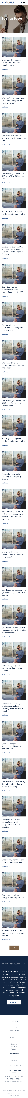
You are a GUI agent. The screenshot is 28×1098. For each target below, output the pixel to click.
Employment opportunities (14, 1033)
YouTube (14, 1049)
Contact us (14, 1044)
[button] (24, 2)
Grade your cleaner (14, 1028)
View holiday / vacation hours (14, 1081)
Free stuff (14, 1063)
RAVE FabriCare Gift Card (14, 1065)
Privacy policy (9, 1093)
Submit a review (14, 1030)
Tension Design (16, 1095)
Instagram (14, 1046)
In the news (14, 1060)
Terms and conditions (17, 1093)
